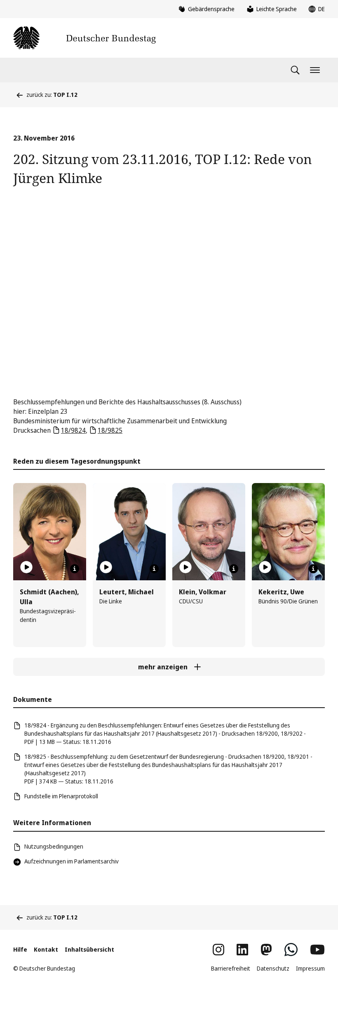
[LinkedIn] (242, 949)
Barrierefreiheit (230, 968)
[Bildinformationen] (75, 569)
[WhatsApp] (291, 949)
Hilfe (20, 949)
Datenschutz (273, 968)
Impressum (310, 968)
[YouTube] (317, 949)
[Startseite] (84, 37)
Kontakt (46, 949)
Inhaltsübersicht (89, 949)
